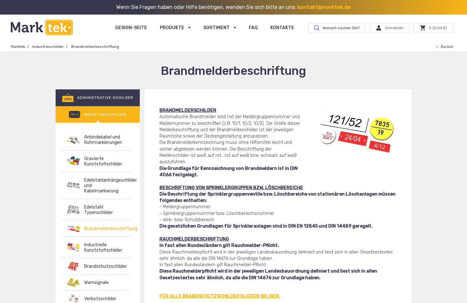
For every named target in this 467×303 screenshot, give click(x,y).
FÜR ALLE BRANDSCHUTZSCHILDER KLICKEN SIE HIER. (219, 296)
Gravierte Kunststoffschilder (103, 161)
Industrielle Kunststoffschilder (103, 247)
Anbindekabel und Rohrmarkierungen (103, 139)
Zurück (447, 46)
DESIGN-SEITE (131, 27)
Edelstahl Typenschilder (98, 209)
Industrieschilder (48, 46)
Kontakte (282, 27)
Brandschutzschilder (105, 266)
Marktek (18, 46)
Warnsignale (96, 282)
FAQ (253, 27)
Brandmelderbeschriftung (107, 228)
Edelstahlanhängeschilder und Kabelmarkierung (107, 185)
